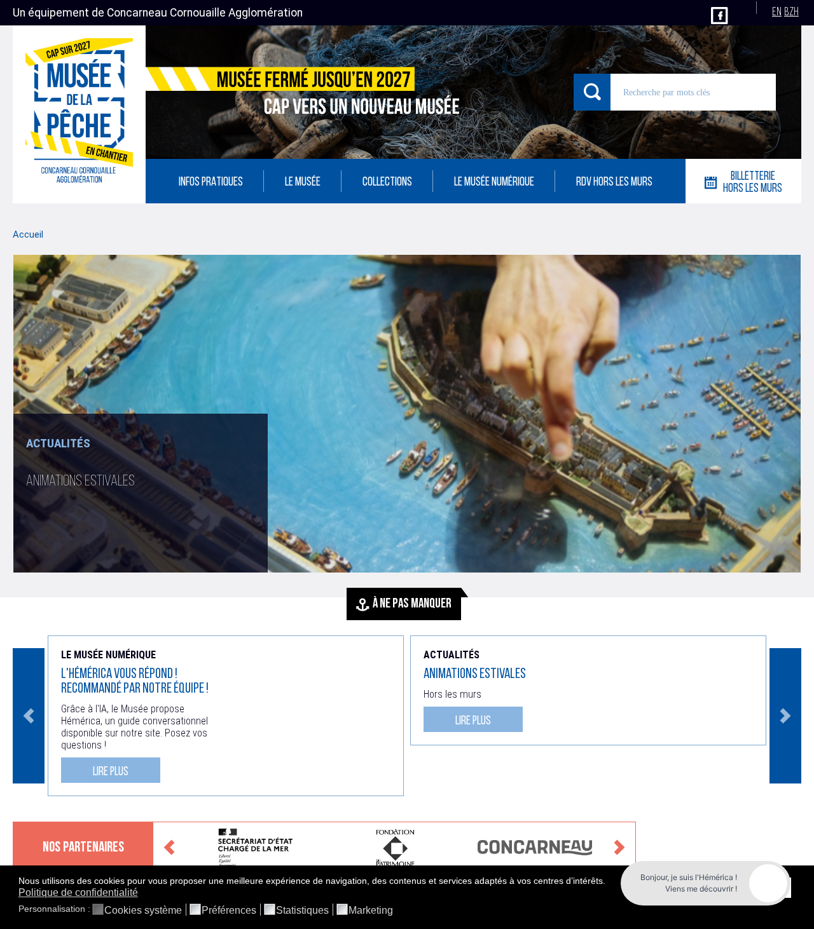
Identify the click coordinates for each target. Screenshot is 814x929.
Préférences (229, 910)
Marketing (370, 910)
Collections (387, 183)
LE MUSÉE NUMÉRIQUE (494, 183)
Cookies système (143, 910)
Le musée (303, 183)
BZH (791, 12)
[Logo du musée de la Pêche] (79, 114)
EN (777, 12)
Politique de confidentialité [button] (78, 892)
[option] (407, 413)
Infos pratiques (211, 183)
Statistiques (302, 910)
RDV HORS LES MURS (614, 183)
